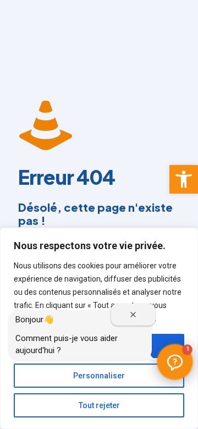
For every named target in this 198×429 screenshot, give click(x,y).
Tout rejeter (99, 405)
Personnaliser (99, 375)
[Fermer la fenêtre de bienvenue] (133, 315)
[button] (183, 179)
